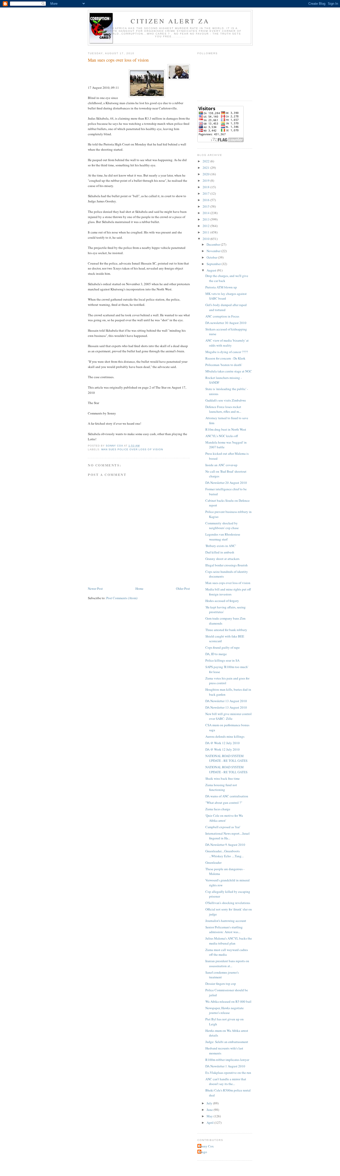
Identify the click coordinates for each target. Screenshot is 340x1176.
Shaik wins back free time (222, 778)
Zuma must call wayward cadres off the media (226, 952)
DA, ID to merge (216, 654)
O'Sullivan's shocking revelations (227, 903)
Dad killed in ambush (219, 552)
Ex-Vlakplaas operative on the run (228, 1072)
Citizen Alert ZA (170, 21)
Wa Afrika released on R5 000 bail (228, 1001)
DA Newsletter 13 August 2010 (226, 701)
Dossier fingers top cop (220, 983)
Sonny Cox (206, 1146)
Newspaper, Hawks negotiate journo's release (224, 1010)
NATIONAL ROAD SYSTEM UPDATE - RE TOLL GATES (226, 758)
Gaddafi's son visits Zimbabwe (225, 400)
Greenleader (213, 862)
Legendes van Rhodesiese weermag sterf (222, 537)
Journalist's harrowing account (225, 920)
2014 (206, 213)
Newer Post (95, 588)
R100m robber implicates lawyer (227, 1059)
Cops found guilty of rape (222, 647)
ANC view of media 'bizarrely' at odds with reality (227, 343)
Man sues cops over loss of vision (227, 583)
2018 (206, 187)
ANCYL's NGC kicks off (221, 436)
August (212, 270)
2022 (206, 161)
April (210, 1122)
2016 (206, 200)
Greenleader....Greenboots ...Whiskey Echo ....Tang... (224, 853)
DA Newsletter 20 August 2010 (226, 482)
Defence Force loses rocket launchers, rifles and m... (223, 409)
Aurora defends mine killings (224, 736)
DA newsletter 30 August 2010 (225, 322)
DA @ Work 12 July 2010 (222, 743)
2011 (206, 232)
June (210, 1109)
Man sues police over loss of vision (132, 449)
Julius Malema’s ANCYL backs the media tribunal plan (228, 941)
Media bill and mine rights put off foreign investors (228, 591)
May (210, 1116)
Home (139, 588)
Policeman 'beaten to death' (223, 364)
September (214, 264)
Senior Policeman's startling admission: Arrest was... (224, 929)
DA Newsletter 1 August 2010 (225, 1066)
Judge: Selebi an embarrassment (226, 1042)
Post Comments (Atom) (121, 598)
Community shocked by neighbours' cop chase (222, 525)
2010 (206, 238)
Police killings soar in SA (222, 660)
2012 (206, 226)
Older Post (183, 588)
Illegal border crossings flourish (226, 565)
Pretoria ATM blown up (221, 287)
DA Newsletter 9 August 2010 (225, 844)
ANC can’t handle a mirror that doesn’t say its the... (225, 1081)
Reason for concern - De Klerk (225, 358)
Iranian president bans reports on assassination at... (227, 963)
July (210, 1103)
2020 (206, 174)
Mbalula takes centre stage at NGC (228, 371)
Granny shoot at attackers (222, 558)
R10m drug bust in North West (225, 429)
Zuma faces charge (217, 809)
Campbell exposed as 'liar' (222, 827)
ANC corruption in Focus (222, 316)
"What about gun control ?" (223, 802)
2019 (206, 180)
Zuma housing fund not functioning (221, 787)
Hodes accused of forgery (222, 600)
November (214, 251)
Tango (203, 1152)
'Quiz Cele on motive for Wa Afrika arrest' (224, 818)
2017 (206, 193)
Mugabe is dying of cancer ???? (226, 352)
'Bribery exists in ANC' (220, 545)
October (212, 257)
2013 (206, 219)
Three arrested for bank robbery (226, 630)
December (214, 244)
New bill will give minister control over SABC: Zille (228, 716)
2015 (206, 206)
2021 (206, 167)
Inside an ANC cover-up (221, 465)
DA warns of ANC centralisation (226, 796)
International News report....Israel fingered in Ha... (227, 836)
